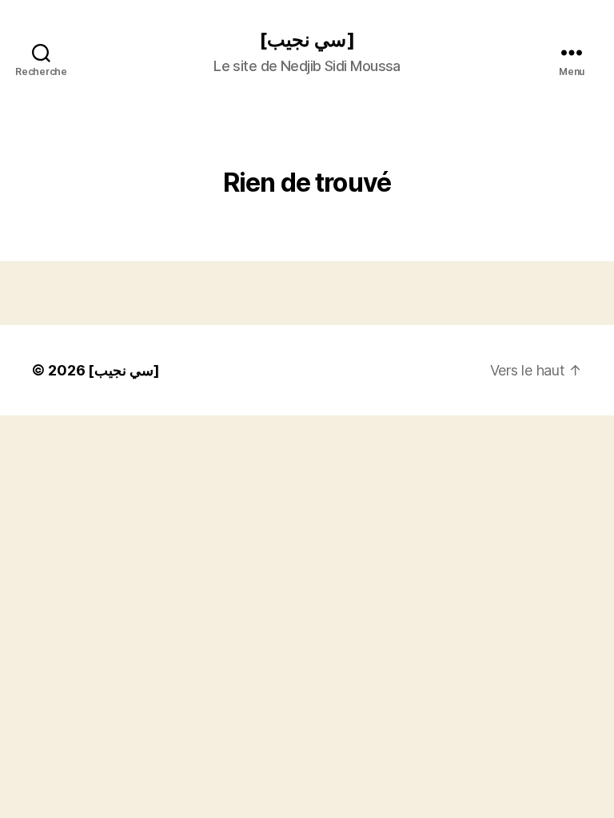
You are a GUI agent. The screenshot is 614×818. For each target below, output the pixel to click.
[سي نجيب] (306, 40)
